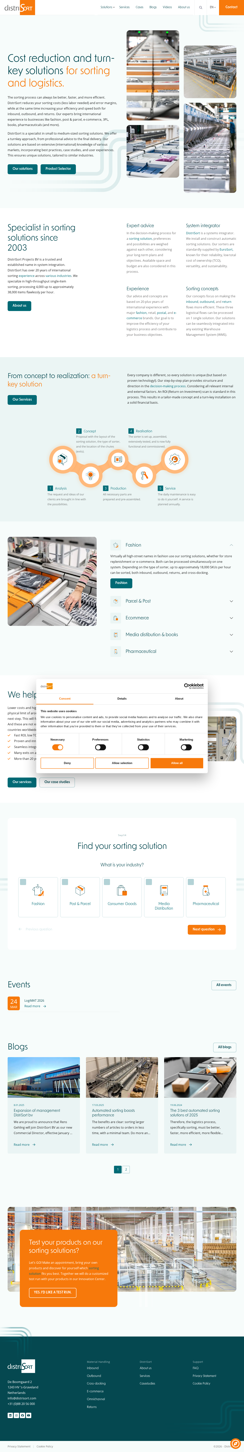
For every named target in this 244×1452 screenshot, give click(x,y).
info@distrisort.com (22, 1398)
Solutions (106, 7)
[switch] (100, 747)
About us (184, 7)
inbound (192, 302)
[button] (114, 7)
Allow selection (122, 763)
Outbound (94, 1376)
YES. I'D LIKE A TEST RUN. (52, 1292)
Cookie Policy (201, 1383)
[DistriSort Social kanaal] (10, 1415)
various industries (58, 276)
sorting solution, (141, 239)
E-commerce (95, 1391)
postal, (162, 313)
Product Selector (58, 169)
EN (212, 7)
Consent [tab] (65, 698)
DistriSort (193, 233)
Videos (167, 7)
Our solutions (23, 169)
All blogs (224, 1047)
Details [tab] (122, 698)
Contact (232, 7)
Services (124, 7)
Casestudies (147, 1383)
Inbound (93, 1368)
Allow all (177, 763)
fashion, (141, 313)
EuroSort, (226, 249)
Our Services (22, 400)
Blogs (153, 7)
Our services (22, 782)
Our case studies (57, 782)
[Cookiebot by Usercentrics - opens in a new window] (187, 686)
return (226, 302)
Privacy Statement (204, 1376)
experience (27, 276)
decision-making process (168, 386)
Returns (92, 1407)
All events (223, 985)
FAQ (195, 1368)
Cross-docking (96, 1383)
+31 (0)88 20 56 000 (21, 1404)
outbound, (207, 302)
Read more (32, 1006)
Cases (139, 7)
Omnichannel (96, 1399)
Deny (67, 763)
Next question (204, 929)
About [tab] (179, 698)
